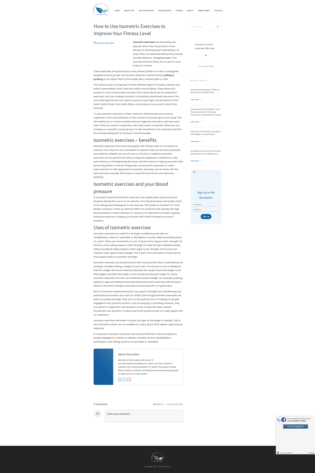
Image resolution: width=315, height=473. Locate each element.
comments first (174, 404)
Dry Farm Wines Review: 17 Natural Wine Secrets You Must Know (206, 95)
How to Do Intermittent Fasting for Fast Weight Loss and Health (206, 137)
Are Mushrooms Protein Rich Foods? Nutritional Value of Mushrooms (206, 156)
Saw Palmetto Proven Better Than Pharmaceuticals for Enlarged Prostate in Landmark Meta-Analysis (206, 115)
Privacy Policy (165, 466)
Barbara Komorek (103, 367)
